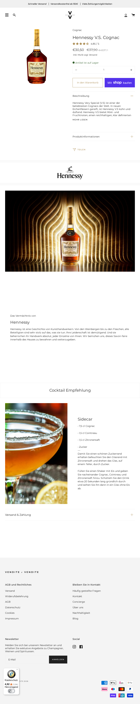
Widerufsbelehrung (16, 596)
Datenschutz (12, 607)
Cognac (77, 30)
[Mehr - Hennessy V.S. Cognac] (122, 70)
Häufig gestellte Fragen (87, 590)
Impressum (12, 618)
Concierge (79, 601)
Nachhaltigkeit (81, 612)
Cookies (10, 612)
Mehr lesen (80, 120)
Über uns (78, 607)
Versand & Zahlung (18, 514)
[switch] (11, 691)
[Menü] (17, 670)
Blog (75, 618)
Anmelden (58, 659)
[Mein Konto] (125, 15)
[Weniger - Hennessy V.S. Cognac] (85, 70)
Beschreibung (81, 95)
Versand (10, 590)
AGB (8, 601)
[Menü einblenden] (7, 15)
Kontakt (77, 596)
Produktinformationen (86, 136)
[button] (14, 15)
